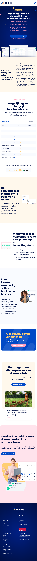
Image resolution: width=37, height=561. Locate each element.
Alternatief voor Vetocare (7, 549)
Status (4, 542)
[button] (35, 3)
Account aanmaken (6, 521)
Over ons (20, 517)
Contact (20, 523)
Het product (5, 517)
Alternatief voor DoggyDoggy (8, 554)
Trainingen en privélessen (23, 536)
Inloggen (4, 523)
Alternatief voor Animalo (7, 550)
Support (4, 535)
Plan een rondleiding (6, 520)
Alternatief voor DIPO (6, 546)
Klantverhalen (21, 520)
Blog (3, 536)
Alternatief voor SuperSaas (7, 553)
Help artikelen (5, 539)
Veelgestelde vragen (22, 521)
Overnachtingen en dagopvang (24, 535)
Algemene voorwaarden (23, 524)
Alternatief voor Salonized (7, 552)
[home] (9, 2)
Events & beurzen (6, 540)
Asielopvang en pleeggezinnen (24, 539)
